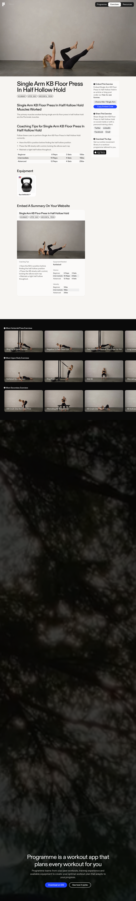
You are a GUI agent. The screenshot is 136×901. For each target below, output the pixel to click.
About (11, 4)
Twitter (98, 128)
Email (108, 132)
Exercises (114, 4)
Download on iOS (56, 885)
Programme (102, 4)
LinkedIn (106, 128)
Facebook (99, 132)
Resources (127, 4)
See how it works (80, 885)
